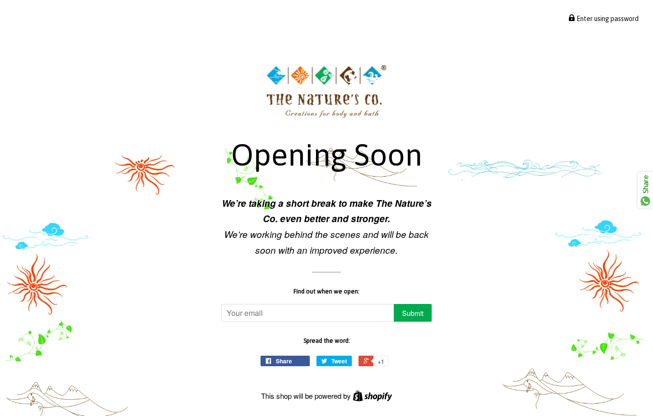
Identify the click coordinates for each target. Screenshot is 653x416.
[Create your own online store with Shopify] (372, 396)
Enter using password (607, 18)
